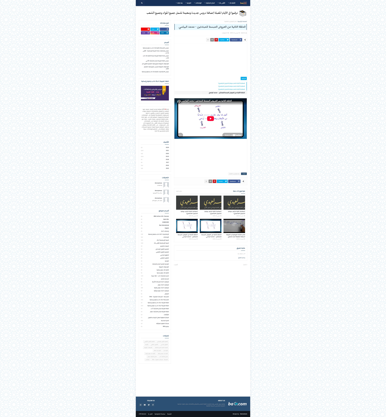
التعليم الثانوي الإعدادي (155, 249)
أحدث (244, 265)
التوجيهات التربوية (155, 267)
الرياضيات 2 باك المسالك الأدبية (155, 282)
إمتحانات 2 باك (155, 231)
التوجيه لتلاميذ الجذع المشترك (155, 264)
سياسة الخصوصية (160, 414)
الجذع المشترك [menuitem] (210, 3)
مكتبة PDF (155, 326)
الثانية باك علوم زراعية (155, 273)
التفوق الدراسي (155, 255)
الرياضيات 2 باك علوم (155, 285)
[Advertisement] (212, 60)
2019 (155, 156)
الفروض (155, 294)
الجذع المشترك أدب (163, 357)
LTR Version (142, 414)
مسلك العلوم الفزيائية (155, 323)
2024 (155, 148)
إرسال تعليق (241, 257)
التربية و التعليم (155, 246)
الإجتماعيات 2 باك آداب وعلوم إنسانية (155, 234)
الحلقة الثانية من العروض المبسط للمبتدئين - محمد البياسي (211, 236)
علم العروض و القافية (230, 22)
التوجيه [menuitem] (189, 3)
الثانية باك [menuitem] (232, 3)
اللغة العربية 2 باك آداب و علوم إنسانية (155, 305)
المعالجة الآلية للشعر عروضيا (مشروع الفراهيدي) (231, 83)
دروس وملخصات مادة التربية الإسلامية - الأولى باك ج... (156, 52)
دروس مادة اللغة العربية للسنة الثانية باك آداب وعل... (156, 57)
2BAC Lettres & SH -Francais (155, 216)
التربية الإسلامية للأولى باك (155, 243)
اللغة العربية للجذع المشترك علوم (155, 311)
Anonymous (158, 183)
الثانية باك (165, 351)
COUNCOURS (155, 222)
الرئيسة (169, 414)
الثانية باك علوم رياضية (155, 270)
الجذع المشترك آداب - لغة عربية (155, 276)
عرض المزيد (179, 191)
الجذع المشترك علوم (152, 357)
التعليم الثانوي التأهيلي (155, 252)
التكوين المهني (155, 258)
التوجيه (155, 261)
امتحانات (147, 360)
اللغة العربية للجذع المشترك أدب (155, 308)
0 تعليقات (224, 33)
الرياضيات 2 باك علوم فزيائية (155, 291)
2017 (155, 162)
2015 (155, 168)
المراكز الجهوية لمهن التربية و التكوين (155, 317)
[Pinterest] (216, 39)
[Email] (212, 39)
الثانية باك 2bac (157, 351)
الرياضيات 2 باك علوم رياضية (155, 288)
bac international (155, 225)
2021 (155, 150)
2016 (155, 165)
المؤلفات (155, 314)
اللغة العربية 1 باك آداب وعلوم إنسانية (155, 302)
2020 (155, 153)
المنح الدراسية (155, 320)
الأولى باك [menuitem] (222, 3)
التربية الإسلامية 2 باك (155, 240)
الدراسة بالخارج (155, 279)
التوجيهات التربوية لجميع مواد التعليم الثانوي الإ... (155, 64)
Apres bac (155, 219)
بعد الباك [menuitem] (180, 3)
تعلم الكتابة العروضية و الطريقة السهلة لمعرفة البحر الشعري (235, 236)
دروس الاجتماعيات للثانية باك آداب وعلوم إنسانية (155, 71)
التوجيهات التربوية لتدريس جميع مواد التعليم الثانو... (156, 68)
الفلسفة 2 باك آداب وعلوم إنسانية (155, 300)
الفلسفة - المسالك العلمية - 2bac (155, 296)
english (155, 228)
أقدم (176, 265)
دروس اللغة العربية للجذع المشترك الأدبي (157, 61)
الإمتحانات (155, 237)
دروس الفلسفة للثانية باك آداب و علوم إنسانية (156, 48)
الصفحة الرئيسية (242, 22)
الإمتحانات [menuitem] (199, 3)
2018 (155, 159)
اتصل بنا (150, 414)
